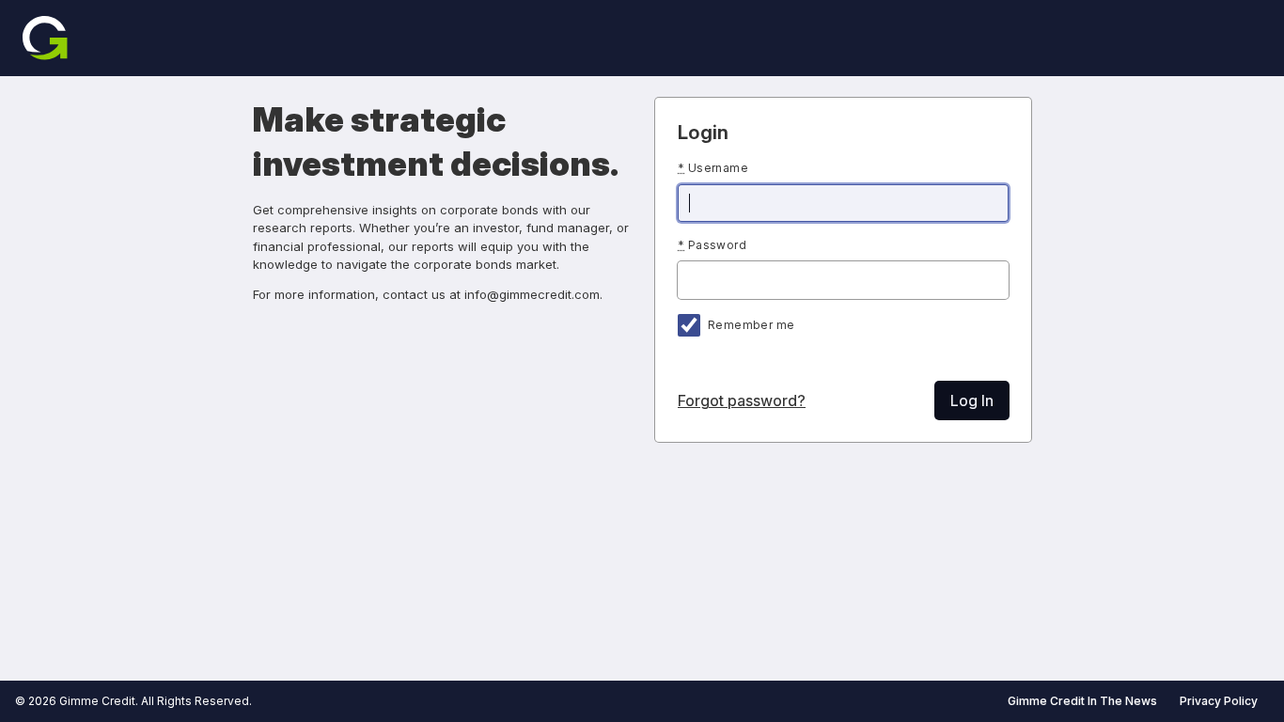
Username (713, 168)
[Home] (45, 37)
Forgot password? (742, 400)
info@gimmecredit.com (532, 294)
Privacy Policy (1219, 701)
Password (712, 245)
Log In (972, 400)
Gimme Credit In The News (1082, 701)
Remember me (751, 325)
